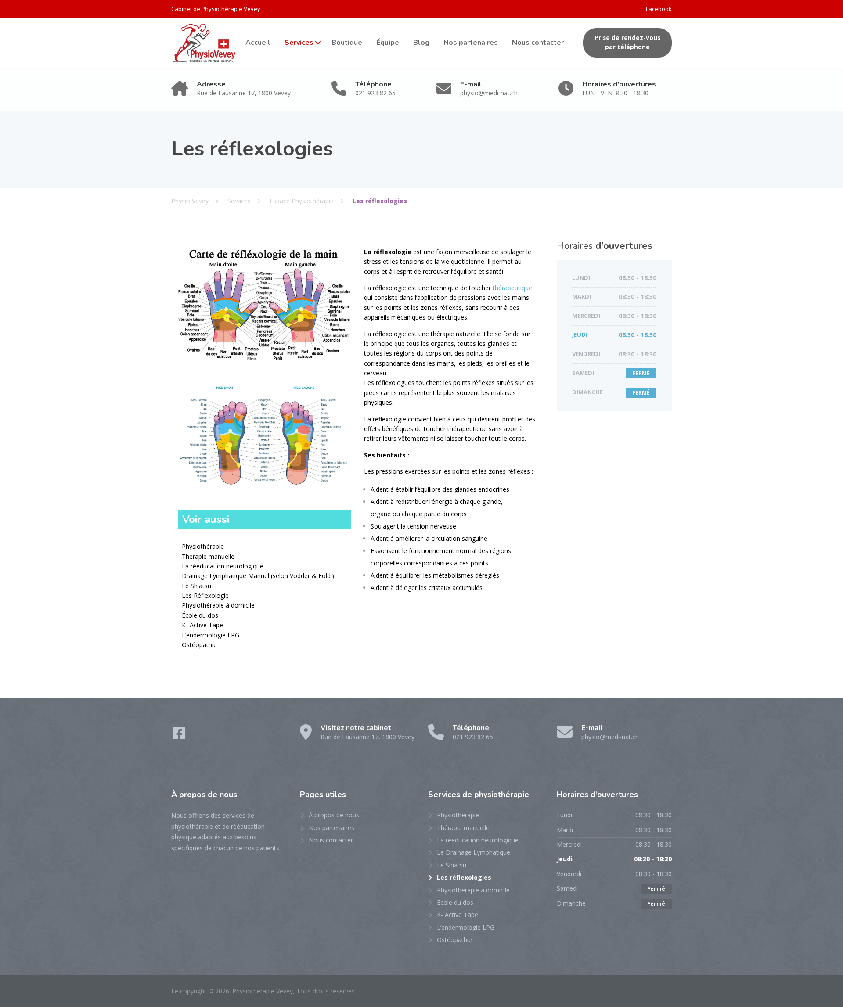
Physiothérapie (203, 546)
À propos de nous (334, 815)
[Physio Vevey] (204, 43)
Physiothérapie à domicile (218, 605)
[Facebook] (179, 736)
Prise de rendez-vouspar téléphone (627, 42)
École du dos (200, 615)
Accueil (257, 42)
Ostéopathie (199, 644)
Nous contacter (538, 42)
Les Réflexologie (205, 595)
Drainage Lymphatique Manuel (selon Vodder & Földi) (258, 576)
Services (299, 42)
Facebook (659, 9)
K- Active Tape (202, 625)
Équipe (387, 42)
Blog (421, 42)
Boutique (346, 42)
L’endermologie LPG (210, 635)
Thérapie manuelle (208, 556)
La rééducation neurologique (222, 566)
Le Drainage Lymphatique (473, 852)
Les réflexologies (464, 877)
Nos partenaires (470, 42)
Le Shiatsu (196, 586)
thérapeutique (512, 288)
